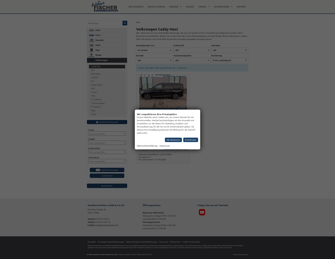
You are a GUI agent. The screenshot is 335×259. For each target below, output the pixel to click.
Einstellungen (190, 140)
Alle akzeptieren (173, 140)
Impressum (165, 146)
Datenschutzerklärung (147, 146)
